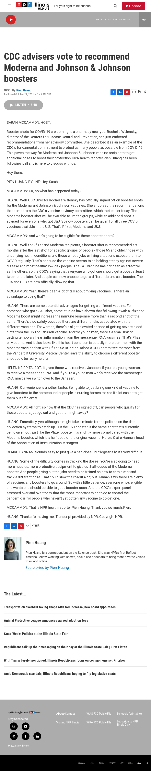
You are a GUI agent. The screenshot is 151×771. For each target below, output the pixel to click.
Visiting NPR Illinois (67, 722)
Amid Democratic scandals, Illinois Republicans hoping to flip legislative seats (60, 674)
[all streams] (145, 19)
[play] (11, 19)
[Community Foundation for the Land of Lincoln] (112, 763)
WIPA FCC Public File (99, 722)
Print (142, 91)
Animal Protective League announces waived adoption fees (46, 620)
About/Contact (65, 713)
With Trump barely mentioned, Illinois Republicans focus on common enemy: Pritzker (64, 660)
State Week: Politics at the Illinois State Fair (36, 634)
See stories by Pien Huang (47, 567)
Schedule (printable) (129, 713)
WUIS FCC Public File (99, 713)
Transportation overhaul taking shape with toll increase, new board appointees (60, 607)
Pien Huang (23, 90)
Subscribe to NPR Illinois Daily (127, 723)
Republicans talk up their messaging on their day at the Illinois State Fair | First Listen (65, 647)
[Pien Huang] (13, 548)
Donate (135, 6)
